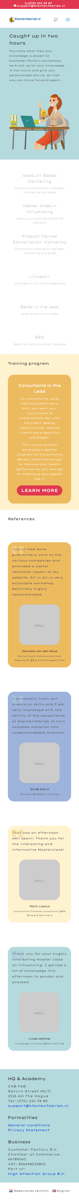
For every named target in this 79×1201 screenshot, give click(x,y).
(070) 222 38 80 (40, 3)
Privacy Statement (29, 1130)
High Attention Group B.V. (36, 1174)
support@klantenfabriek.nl (38, 1106)
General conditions (29, 1125)
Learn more (39, 490)
